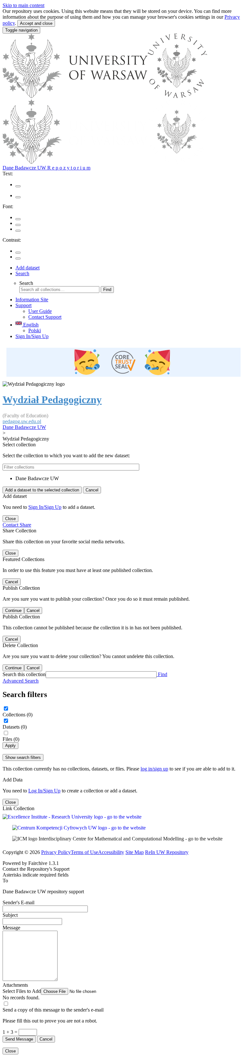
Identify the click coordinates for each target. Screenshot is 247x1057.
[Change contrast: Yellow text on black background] (18, 258)
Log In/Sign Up (44, 790)
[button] (60, 991)
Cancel (92, 490)
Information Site (31, 299)
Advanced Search (21, 681)
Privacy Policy (56, 852)
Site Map (134, 852)
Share (25, 525)
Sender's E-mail (18, 902)
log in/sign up (154, 768)
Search (22, 273)
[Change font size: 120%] (18, 225)
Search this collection (24, 674)
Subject (10, 915)
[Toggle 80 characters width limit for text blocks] (18, 186)
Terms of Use (84, 852)
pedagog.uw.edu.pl (22, 421)
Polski (34, 330)
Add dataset (27, 267)
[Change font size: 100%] (18, 219)
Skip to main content (23, 5)
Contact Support (44, 317)
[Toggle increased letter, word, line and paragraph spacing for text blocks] (18, 197)
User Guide (40, 311)
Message (11, 927)
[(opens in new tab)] (123, 362)
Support (23, 305)
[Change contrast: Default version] (18, 253)
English (30, 324)
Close (10, 518)
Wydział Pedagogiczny (52, 399)
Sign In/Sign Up (32, 336)
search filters (23, 757)
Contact (11, 525)
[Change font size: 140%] (18, 231)
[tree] (123, 478)
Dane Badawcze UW (24, 427)
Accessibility (111, 852)
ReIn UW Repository (166, 852)
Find (107, 289)
